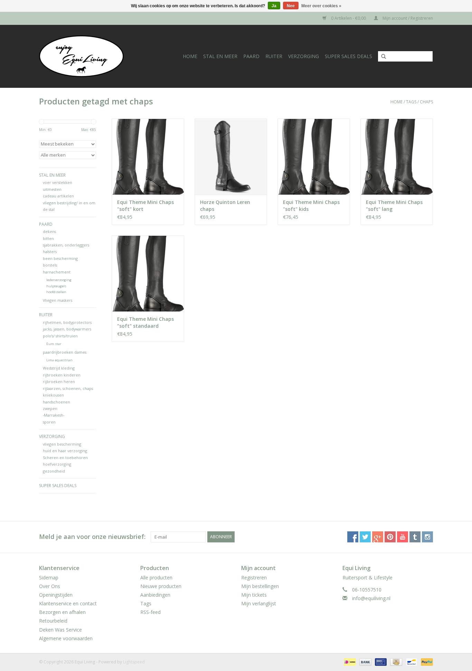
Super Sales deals (348, 56)
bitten (48, 238)
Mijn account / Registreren (407, 18)
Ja (274, 5)
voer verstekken (57, 182)
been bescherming (60, 258)
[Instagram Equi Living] (427, 536)
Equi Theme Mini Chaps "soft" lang (394, 205)
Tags (411, 102)
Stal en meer (220, 56)
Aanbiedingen (155, 594)
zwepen (50, 408)
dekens (49, 231)
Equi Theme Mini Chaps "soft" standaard (145, 322)
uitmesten (52, 189)
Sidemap (48, 577)
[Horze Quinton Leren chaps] (231, 157)
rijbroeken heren (59, 381)
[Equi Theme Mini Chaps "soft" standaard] (148, 273)
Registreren (254, 577)
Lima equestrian (59, 360)
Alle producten (156, 577)
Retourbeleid (53, 620)
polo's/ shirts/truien (60, 335)
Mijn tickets (254, 594)
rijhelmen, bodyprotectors (67, 322)
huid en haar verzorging (65, 450)
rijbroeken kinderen (62, 375)
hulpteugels (56, 286)
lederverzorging (59, 280)
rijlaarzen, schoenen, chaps (68, 388)
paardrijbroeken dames (64, 352)
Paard (251, 56)
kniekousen (53, 395)
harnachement (56, 271)
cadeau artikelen (58, 195)
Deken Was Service (60, 629)
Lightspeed (134, 662)
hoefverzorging (57, 464)
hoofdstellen (56, 292)
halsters (50, 251)
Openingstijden (56, 594)
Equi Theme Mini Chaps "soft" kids (311, 205)
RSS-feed (150, 612)
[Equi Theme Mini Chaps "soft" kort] (148, 157)
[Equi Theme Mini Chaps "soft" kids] (313, 157)
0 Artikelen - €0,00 (348, 18)
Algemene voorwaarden (66, 638)
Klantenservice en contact (68, 603)
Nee (291, 5)
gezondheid (54, 471)
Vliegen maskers (57, 300)
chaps (426, 102)
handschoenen (56, 401)
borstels (50, 265)
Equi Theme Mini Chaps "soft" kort (145, 205)
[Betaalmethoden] (349, 661)
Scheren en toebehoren (65, 457)
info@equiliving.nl (371, 598)
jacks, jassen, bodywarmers (67, 329)
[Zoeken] (381, 57)
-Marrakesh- (53, 415)
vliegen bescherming (62, 444)
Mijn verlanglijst (258, 603)
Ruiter (273, 56)
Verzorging (303, 56)
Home (190, 56)
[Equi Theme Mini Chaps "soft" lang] (396, 157)
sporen (49, 422)
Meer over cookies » (321, 5)
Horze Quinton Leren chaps (225, 205)
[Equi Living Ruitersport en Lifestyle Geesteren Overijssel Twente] (88, 56)
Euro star (53, 344)
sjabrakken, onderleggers (66, 245)
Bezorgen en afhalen (62, 612)
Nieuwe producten (160, 586)
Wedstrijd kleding (59, 368)
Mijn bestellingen (260, 586)
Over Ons (49, 586)
